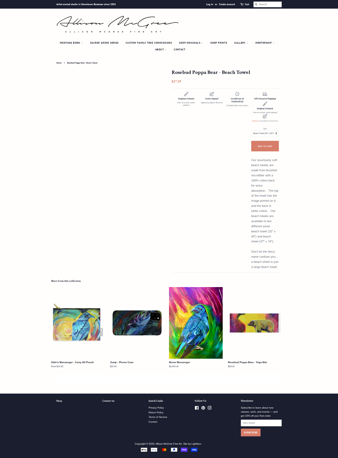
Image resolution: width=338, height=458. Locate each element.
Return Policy (156, 412)
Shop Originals (190, 42)
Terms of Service (158, 417)
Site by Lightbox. (192, 444)
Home (59, 62)
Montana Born (70, 42)
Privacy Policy (156, 407)
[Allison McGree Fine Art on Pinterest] (203, 408)
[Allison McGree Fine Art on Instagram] (209, 408)
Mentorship (264, 42)
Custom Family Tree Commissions (149, 42)
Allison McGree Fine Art (169, 444)
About (160, 49)
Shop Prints (218, 42)
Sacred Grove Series (104, 42)
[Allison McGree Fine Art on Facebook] (197, 408)
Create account (227, 4)
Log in (209, 4)
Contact (179, 49)
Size (265, 129)
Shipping (255, 121)
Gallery (240, 42)
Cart (247, 4)
